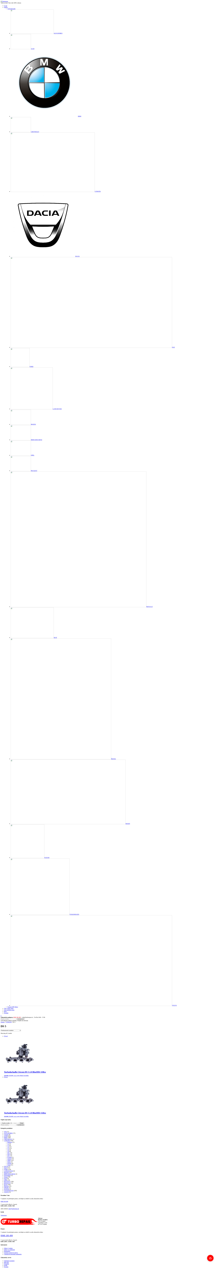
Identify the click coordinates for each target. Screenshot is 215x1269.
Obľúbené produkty (9, 1261)
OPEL (5, 1180)
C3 (8, 1145)
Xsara (8, 1165)
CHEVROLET (8, 1139)
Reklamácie (7, 1251)
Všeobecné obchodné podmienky (13, 1254)
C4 (8, 1146)
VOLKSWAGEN (9, 1190)
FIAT (5, 1168)
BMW (5, 1137)
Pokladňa (6, 1264)
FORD (6, 1169)
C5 (8, 1148)
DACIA (6, 1166)
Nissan (6, 1177)
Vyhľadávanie (20, 1019)
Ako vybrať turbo (8, 1008)
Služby (6, 7)
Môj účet (6, 1262)
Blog (5, 1011)
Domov (3, 1022)
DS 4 (8, 1154)
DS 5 (8, 1156)
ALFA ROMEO (8, 1133)
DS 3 (8, 1153)
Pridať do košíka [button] (24, 1075)
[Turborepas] (4, 1)
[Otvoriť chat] (210, 1258)
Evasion (9, 1157)
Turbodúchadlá (11, 8)
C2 (8, 1143)
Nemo (9, 1162)
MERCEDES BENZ (9, 1174)
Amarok (6, 1134)
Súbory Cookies (8, 1248)
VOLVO (6, 1192)
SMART (6, 1187)
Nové (5, 1178)
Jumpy (9, 1160)
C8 (8, 1151)
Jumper (9, 1159)
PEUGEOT (7, 1181)
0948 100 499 (17, 1017)
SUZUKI (6, 1189)
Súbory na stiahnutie (9, 1249)
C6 (8, 1149)
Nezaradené (7, 1175)
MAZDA (6, 1172)
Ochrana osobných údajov (11, 1252)
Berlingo (9, 1142)
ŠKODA (6, 1186)
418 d (5, 1131)
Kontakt (6, 1013)
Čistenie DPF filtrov (12, 1007)
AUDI (5, 1136)
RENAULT (7, 1183)
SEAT (5, 1184)
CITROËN (9, 1022)
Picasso (9, 1163)
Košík (5, 1265)
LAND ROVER (8, 1171)
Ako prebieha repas (9, 1010)
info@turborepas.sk (13, 1208)
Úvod (5, 5)
